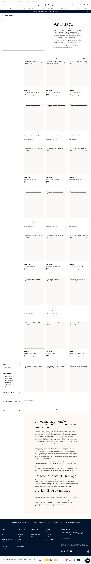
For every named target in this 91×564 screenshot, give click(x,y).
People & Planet (20, 548)
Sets (6, 386)
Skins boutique (51, 539)
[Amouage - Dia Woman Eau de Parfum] (34, 248)
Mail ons (50, 534)
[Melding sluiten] (87, 11)
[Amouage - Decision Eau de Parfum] (34, 291)
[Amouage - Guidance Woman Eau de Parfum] (34, 74)
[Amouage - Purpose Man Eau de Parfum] (79, 74)
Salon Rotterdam (20, 546)
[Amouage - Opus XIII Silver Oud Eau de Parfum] (79, 117)
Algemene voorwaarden (73, 545)
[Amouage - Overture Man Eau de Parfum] (56, 161)
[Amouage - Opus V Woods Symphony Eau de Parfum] (34, 117)
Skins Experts (42, 505)
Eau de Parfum (8, 378)
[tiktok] (75, 551)
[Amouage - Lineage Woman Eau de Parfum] (56, 117)
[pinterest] (67, 551)
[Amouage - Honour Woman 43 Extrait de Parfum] (79, 291)
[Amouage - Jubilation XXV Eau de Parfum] (34, 335)
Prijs (4, 410)
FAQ (3, 534)
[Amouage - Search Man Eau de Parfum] (34, 161)
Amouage (7, 367)
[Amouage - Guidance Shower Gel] (79, 378)
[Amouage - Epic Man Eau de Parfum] (34, 204)
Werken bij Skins (34, 1)
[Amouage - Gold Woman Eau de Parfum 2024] (79, 335)
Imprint (30, 559)
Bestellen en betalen (6, 536)
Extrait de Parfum (9, 380)
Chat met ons (51, 536)
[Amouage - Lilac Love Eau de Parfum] (56, 204)
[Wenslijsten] (84, 5)
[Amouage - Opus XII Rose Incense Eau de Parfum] (56, 74)
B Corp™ (4, 548)
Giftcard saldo (5, 541)
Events (17, 541)
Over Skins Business (35, 532)
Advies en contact (6, 532)
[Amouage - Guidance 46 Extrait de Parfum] (56, 248)
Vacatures (18, 539)
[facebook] (64, 551)
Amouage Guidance (63, 461)
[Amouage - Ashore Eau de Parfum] (56, 335)
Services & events (21, 1)
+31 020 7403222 (51, 532)
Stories (28, 1)
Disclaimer (26, 559)
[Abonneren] (87, 538)
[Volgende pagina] (61, 58)
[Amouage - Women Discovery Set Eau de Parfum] (56, 378)
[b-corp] (88, 551)
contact (61, 504)
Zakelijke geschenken (36, 534)
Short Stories (19, 544)
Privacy (82, 545)
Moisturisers (8, 384)
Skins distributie (34, 536)
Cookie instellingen (25, 560)
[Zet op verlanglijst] (42, 63)
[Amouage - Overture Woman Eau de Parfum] (79, 248)
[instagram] (61, 551)
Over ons (18, 532)
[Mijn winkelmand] (87, 5)
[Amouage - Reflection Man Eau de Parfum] (79, 161)
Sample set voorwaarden (7, 544)
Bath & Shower (8, 376)
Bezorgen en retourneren (7, 539)
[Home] (2, 15)
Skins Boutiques (6, 1)
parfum (51, 431)
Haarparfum (8, 382)
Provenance (4, 546)
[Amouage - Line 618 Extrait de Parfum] (79, 204)
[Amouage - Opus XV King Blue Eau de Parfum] (56, 291)
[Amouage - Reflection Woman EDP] (34, 378)
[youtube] (71, 551)
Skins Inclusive (14, 1)
